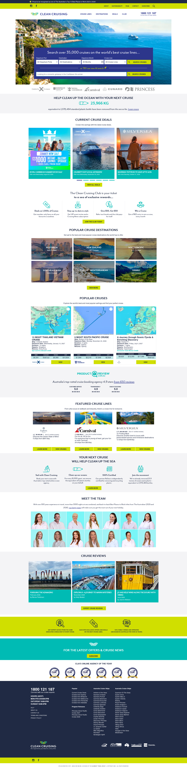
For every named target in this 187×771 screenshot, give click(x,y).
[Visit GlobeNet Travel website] (126, 745)
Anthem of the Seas (100, 692)
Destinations (102, 14)
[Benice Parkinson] (57, 538)
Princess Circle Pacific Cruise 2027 (79, 712)
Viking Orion (119, 724)
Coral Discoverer (99, 712)
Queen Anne (119, 695)
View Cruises (61, 449)
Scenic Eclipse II (120, 705)
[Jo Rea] (111, 538)
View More (93, 288)
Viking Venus (119, 726)
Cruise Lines (86, 14)
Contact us (35, 713)
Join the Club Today (93, 222)
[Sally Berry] (40, 538)
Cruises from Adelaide (79, 702)
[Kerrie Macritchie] (147, 520)
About (106, 6)
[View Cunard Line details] (112, 89)
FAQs (127, 6)
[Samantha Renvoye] (93, 538)
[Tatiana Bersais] (129, 538)
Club (124, 14)
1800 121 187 (148, 13)
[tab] (79, 180)
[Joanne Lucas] (129, 520)
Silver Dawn (119, 719)
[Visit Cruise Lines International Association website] (104, 745)
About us (34, 710)
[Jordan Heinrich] (147, 538)
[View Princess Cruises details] (140, 89)
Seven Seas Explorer (122, 712)
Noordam (97, 732)
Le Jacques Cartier (100, 726)
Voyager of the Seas (122, 730)
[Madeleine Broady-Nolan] (40, 520)
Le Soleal (97, 728)
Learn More (42, 449)
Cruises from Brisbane (79, 696)
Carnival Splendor (100, 705)
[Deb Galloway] (75, 520)
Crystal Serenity (99, 716)
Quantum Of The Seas (122, 692)
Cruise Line (108, 58)
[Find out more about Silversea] (127, 429)
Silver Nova (119, 722)
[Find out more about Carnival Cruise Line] (85, 430)
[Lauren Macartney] (111, 520)
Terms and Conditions (39, 715)
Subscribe (146, 6)
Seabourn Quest (120, 709)
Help (32, 708)
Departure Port (41, 58)
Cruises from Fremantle (80, 701)
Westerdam (119, 732)
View (60, 362)
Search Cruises (139, 62)
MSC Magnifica (99, 730)
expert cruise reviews (93, 608)
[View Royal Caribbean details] (75, 89)
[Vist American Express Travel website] (149, 745)
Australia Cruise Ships (102, 688)
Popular (74, 688)
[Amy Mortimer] (75, 538)
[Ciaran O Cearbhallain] (57, 520)
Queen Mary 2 (120, 696)
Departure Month (88, 58)
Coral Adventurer (99, 710)
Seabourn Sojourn (121, 710)
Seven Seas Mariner (122, 715)
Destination (63, 58)
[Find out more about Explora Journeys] (44, 430)
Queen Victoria (120, 699)
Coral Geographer (100, 715)
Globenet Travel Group (98, 766)
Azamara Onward (99, 695)
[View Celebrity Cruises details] (41, 89)
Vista (116, 728)
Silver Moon (119, 720)
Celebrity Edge (99, 706)
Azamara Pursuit (99, 696)
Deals (115, 14)
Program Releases (78, 707)
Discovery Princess (100, 720)
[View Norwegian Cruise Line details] (59, 89)
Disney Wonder (99, 722)
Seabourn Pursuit (121, 706)
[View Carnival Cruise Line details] (92, 89)
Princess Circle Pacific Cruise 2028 (79, 716)
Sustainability (117, 6)
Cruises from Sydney (79, 695)
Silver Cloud (119, 716)
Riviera (117, 701)
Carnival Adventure (100, 699)
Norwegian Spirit (99, 734)
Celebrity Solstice (99, 709)
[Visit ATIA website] (116, 745)
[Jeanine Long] (93, 520)
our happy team (75, 508)
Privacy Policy (36, 718)
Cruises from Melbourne (80, 699)
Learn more (93, 488)
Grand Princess (99, 724)
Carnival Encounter (100, 701)
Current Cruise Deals (79, 692)
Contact (135, 6)
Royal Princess (120, 702)
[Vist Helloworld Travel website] (136, 745)
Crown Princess (99, 719)
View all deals (93, 185)
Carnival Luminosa (100, 702)
